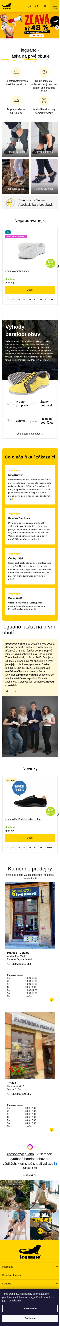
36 (7, 297)
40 (30, 297)
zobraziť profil (28, 1173)
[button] (55, 27)
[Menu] (53, 6)
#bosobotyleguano (19, 1155)
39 (24, 297)
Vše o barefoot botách (27, 434)
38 (19, 297)
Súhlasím (28, 1318)
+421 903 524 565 (21, 1095)
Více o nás (11, 701)
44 (52, 297)
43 (46, 297)
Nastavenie (28, 1308)
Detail (30, 287)
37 (13, 297)
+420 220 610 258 (21, 968)
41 (35, 297)
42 (41, 297)
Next (56, 263)
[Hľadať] (35, 6)
